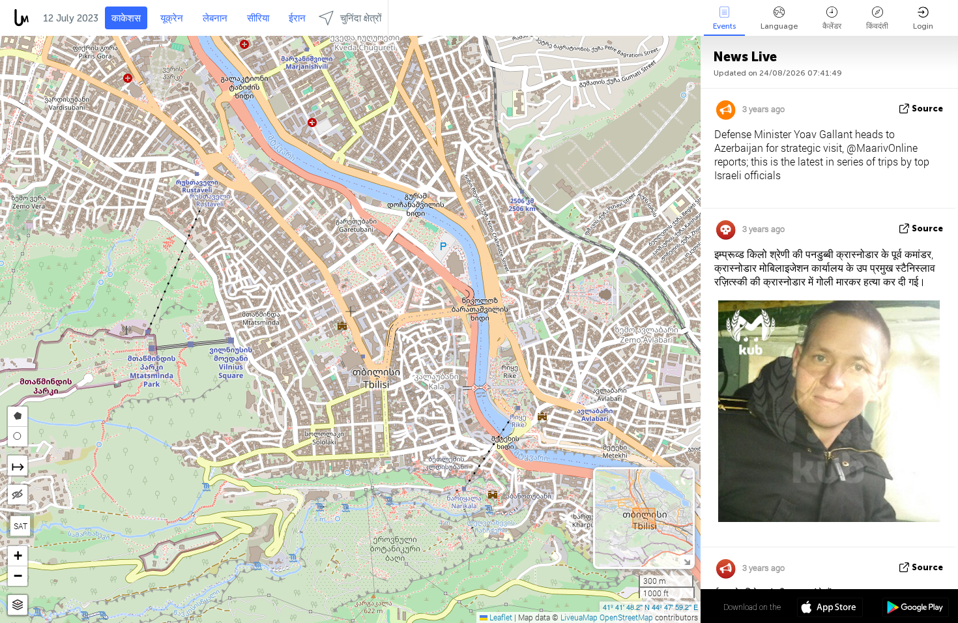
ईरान (297, 18)
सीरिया (258, 18)
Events (724, 26)
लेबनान (215, 18)
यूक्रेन (171, 18)
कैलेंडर (831, 26)
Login (923, 26)
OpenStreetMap (626, 617)
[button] (17, 556)
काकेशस (126, 18)
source (927, 108)
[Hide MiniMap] (686, 561)
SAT (20, 526)
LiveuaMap (579, 617)
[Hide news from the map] (17, 494)
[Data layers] (17, 605)
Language (779, 26)
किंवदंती (877, 26)
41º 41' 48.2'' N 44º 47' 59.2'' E (650, 606)
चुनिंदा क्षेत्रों (360, 18)
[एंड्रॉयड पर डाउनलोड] (915, 609)
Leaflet (499, 617)
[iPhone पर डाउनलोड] (830, 609)
